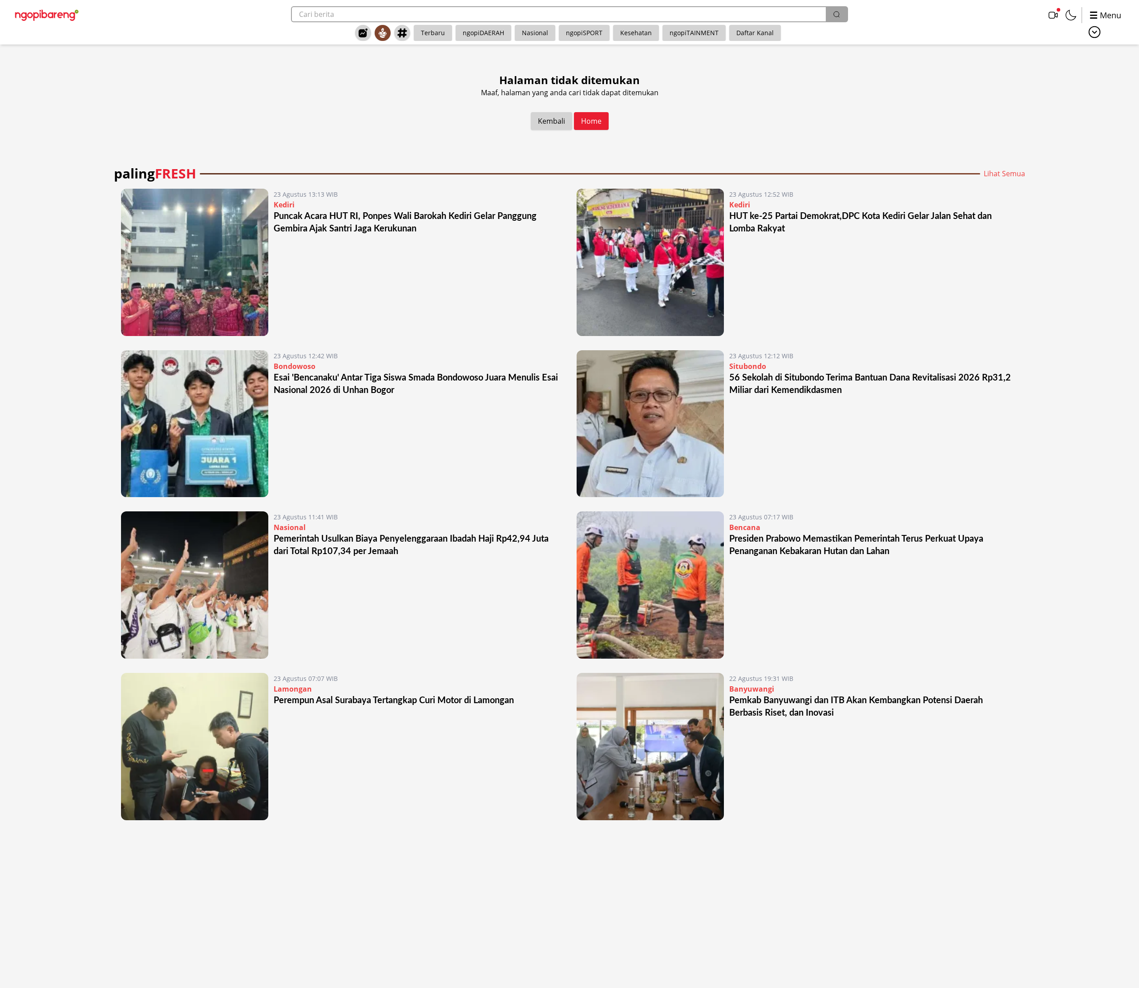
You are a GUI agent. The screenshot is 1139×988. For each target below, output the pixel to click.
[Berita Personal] (383, 33)
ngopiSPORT (584, 32)
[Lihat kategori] (1094, 32)
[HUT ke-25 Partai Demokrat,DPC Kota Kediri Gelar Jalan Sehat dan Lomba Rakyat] (650, 262)
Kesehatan (636, 32)
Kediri (284, 205)
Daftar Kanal (755, 32)
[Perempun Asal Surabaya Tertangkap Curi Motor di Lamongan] (194, 746)
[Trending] (363, 33)
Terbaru (433, 32)
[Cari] (836, 14)
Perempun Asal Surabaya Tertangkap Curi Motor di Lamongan (394, 700)
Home (591, 121)
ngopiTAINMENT (694, 32)
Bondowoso (294, 366)
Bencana (744, 527)
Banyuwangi (751, 689)
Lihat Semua (1004, 173)
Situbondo (747, 366)
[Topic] (402, 33)
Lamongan (293, 689)
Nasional (535, 32)
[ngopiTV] (1053, 15)
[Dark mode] (1071, 15)
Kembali (551, 121)
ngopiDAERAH (483, 32)
